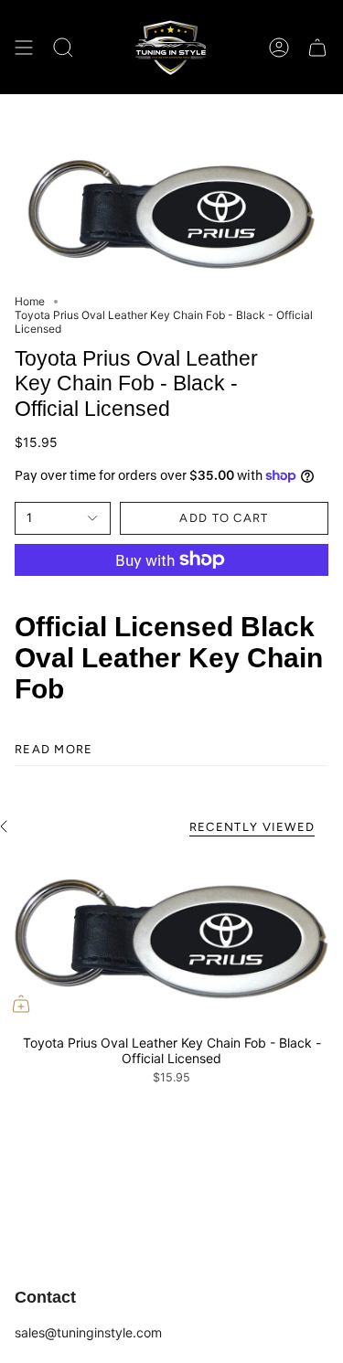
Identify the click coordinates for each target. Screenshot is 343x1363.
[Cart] (317, 47)
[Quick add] (21, 1003)
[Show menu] (23, 47)
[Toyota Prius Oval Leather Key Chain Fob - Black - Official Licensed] (171, 939)
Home (30, 301)
